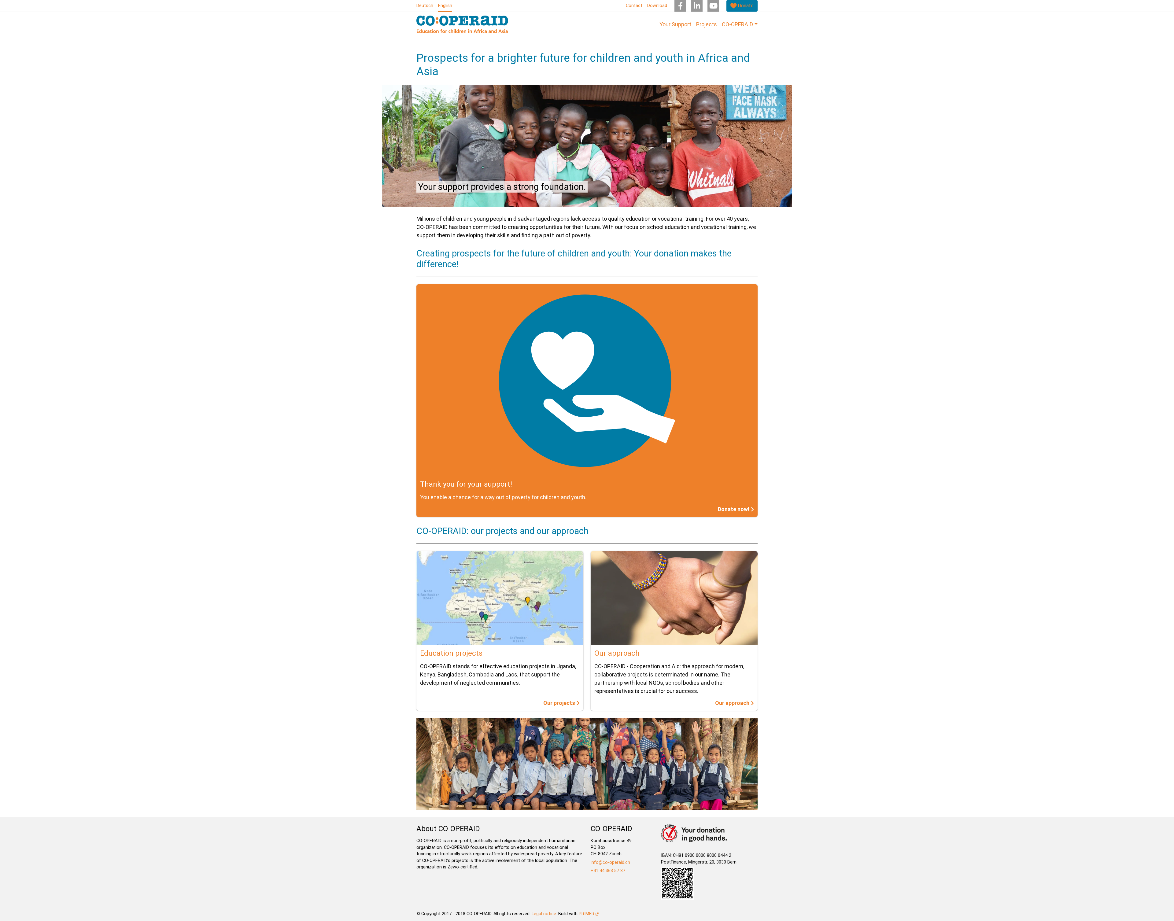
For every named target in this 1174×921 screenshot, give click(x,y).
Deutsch (424, 5)
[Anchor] (412, 253)
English (445, 5)
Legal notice (544, 913)
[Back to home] (462, 24)
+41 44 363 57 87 (608, 870)
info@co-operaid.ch (610, 862)
